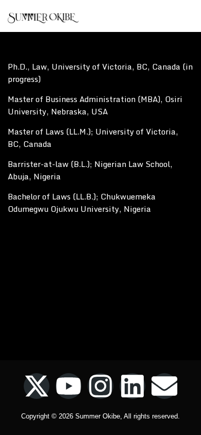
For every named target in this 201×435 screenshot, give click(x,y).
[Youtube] (68, 386)
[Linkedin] (132, 386)
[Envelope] (164, 386)
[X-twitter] (36, 386)
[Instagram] (100, 386)
